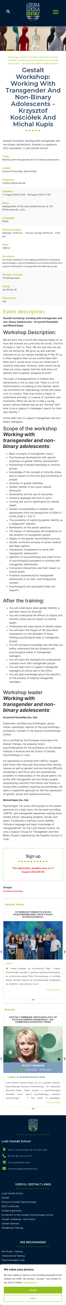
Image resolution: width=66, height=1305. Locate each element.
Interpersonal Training (13, 1255)
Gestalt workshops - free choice (18, 1219)
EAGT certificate (10, 1206)
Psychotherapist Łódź (13, 1260)
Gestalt (5, 1197)
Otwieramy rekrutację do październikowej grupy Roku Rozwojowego (33, 914)
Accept (33, 1290)
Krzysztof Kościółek (12, 171)
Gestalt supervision (12, 1210)
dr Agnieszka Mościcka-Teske (31, 1077)
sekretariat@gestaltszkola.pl (22, 1168)
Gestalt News (14, 904)
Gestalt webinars (33, 1065)
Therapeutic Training (12, 1227)
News (9, 963)
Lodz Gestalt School (12, 1193)
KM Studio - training (12, 1251)
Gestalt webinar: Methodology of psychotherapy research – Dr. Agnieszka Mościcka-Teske (33, 1019)
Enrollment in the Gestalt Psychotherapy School (27, 1215)
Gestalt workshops (13, 891)
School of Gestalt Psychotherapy (19, 1202)
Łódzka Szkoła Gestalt (13, 183)
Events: (10, 1009)
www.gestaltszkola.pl (19, 1162)
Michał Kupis (30, 171)
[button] (30, 999)
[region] (33, 1284)
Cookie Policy (30, 1282)
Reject (33, 1298)
